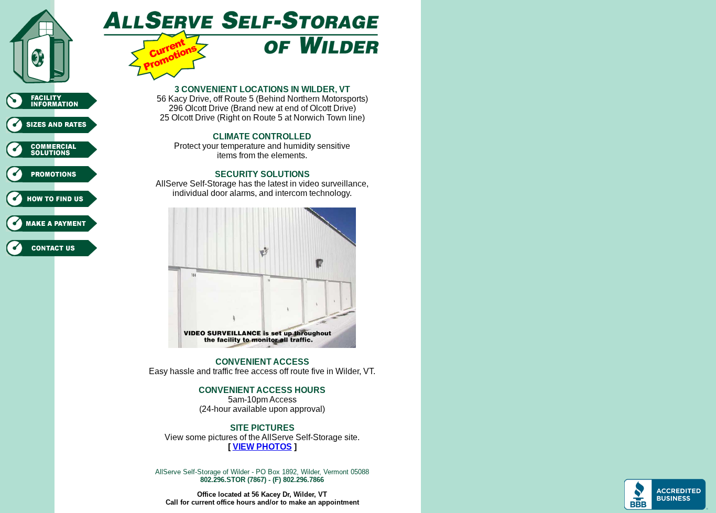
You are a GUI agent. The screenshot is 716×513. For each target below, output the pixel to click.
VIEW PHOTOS (262, 446)
